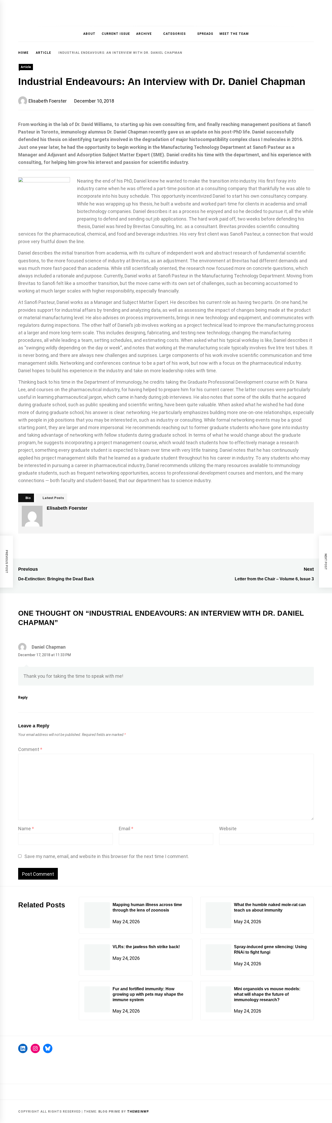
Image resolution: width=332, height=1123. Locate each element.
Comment (30, 749)
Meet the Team (234, 34)
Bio (28, 498)
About (89, 34)
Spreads (205, 34)
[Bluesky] (47, 1048)
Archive (144, 34)
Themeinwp (137, 1111)
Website (228, 828)
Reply (22, 697)
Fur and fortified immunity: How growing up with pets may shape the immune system (148, 994)
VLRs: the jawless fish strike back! (146, 947)
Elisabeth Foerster (48, 101)
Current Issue (116, 34)
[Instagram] (35, 1048)
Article (26, 67)
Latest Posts (53, 498)
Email (126, 828)
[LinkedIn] (22, 1048)
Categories (174, 34)
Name (26, 828)
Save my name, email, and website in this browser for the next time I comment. (106, 856)
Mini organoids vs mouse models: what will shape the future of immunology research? (267, 994)
